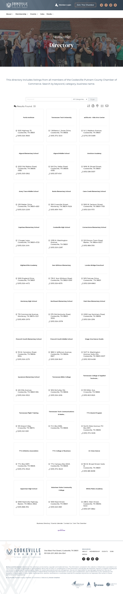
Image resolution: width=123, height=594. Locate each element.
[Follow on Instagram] (110, 5)
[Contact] (101, 5)
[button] (15, 106)
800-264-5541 (60, 553)
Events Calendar (57, 523)
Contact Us (68, 523)
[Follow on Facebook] (106, 5)
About (8, 14)
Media (49, 14)
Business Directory (43, 523)
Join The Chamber (85, 5)
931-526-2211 (49, 553)
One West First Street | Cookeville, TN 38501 (61, 551)
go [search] (93, 99)
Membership (20, 14)
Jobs (42, 14)
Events (33, 14)
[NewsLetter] (115, 5)
